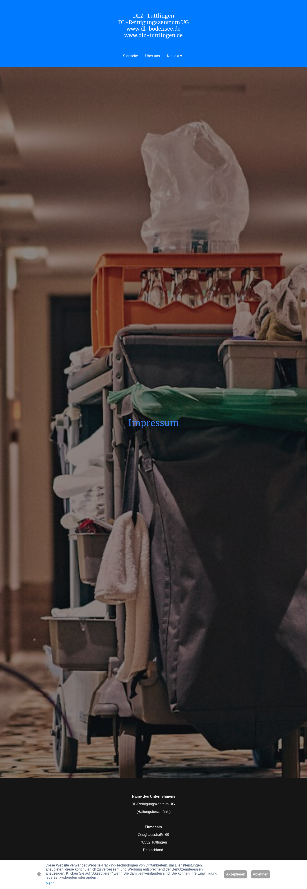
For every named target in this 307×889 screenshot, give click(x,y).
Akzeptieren (235, 874)
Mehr (50, 883)
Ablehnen (260, 874)
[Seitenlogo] (153, 42)
